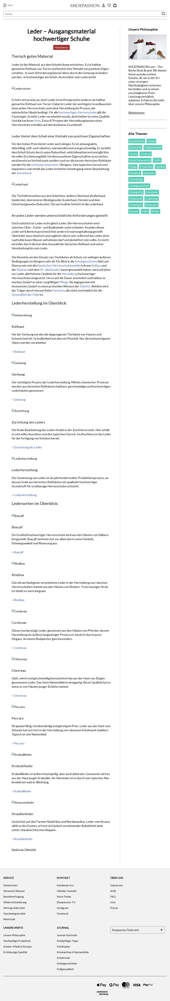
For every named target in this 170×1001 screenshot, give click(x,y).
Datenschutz (10, 885)
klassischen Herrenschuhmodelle (58, 265)
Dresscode (135, 147)
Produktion (146, 166)
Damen (151, 141)
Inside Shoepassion (140, 160)
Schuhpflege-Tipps (67, 940)
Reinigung (134, 172)
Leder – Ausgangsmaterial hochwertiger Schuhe (61, 34)
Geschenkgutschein (14, 913)
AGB (113, 890)
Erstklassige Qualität (15, 952)
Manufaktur (61, 47)
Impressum (116, 885)
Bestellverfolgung (13, 896)
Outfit (157, 160)
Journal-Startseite (67, 935)
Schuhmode (135, 198)
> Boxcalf (17, 552)
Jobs (113, 902)
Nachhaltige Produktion (17, 940)
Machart (22, 269)
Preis (37, 120)
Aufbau (96, 265)
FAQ (113, 896)
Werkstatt (9, 919)
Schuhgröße (136, 192)
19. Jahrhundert (50, 269)
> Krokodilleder (21, 791)
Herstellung (69, 274)
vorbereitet (50, 164)
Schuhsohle (151, 198)
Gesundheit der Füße (25, 294)
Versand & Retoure (14, 890)
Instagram (62, 907)
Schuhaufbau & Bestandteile (73, 952)
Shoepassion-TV (66, 902)
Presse (114, 907)
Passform (58, 290)
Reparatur (149, 172)
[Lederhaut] (62, 184)
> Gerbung (18, 399)
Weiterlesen (136, 112)
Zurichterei (24, 173)
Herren (133, 153)
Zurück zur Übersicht (24, 849)
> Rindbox (18, 600)
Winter (155, 211)
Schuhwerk (151, 204)
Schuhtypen (135, 204)
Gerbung (37, 164)
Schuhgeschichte (86, 261)
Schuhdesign (136, 179)
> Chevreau (19, 695)
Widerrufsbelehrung (14, 902)
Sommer (134, 211)
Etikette (85, 286)
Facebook (62, 913)
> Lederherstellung (24, 495)
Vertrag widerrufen (14, 907)
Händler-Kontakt (67, 890)
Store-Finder (64, 896)
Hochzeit (145, 153)
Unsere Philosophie (14, 935)
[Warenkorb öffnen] (115, 5)
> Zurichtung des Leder (27, 447)
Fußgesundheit (152, 147)
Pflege (64, 282)
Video (145, 211)
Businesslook (136, 141)
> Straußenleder (22, 839)
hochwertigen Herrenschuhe (78, 112)
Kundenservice (65, 885)
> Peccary (18, 743)
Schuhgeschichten (139, 185)
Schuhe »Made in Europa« (17, 946)
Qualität (160, 166)
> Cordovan (19, 648)
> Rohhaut (18, 351)
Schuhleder (152, 192)
